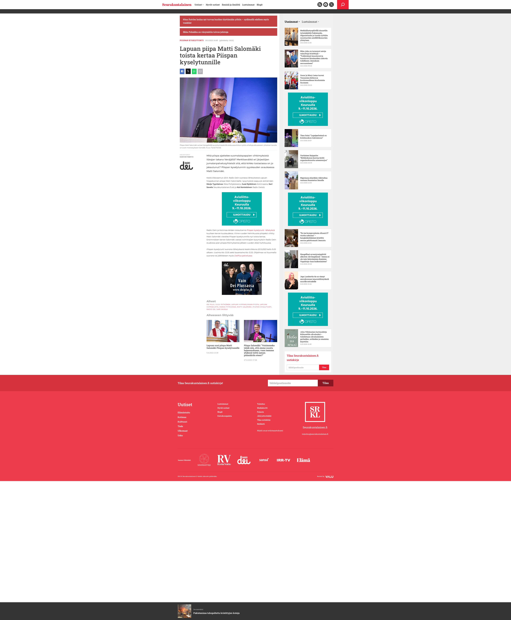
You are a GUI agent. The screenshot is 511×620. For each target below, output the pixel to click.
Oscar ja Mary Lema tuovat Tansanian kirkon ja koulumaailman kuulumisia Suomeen (312, 79)
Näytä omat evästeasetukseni (270, 430)
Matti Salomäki (244, 307)
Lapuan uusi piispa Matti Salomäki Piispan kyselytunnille (223, 346)
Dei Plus (211, 304)
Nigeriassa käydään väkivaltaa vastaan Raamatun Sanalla (313, 179)
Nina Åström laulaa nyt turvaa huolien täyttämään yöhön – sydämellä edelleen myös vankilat (226, 21)
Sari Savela (222, 309)
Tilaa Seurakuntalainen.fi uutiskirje (303, 358)
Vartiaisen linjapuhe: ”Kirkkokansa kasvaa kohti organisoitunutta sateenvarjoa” (313, 158)
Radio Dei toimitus (186, 157)
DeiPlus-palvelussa (243, 255)
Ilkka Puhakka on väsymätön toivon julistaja (205, 32)
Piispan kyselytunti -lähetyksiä (261, 230)
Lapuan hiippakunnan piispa (245, 304)
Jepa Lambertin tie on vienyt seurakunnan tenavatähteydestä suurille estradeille (314, 279)
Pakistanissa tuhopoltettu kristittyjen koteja (216, 613)
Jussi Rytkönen (222, 304)
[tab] (292, 21)
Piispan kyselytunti (192, 40)
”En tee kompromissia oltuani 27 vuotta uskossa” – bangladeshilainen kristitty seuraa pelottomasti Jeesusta (314, 237)
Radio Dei (211, 309)
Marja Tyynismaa (227, 307)
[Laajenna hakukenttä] (343, 4)
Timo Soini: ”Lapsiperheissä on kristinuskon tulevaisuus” (313, 136)
